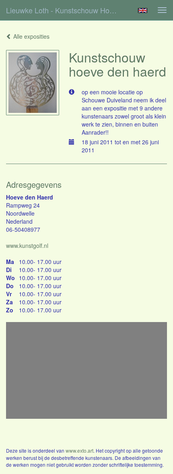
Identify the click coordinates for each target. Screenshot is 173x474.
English (142, 10)
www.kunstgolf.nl (27, 245)
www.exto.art (79, 450)
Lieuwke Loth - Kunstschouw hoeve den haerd (66, 10)
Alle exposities (30, 36)
